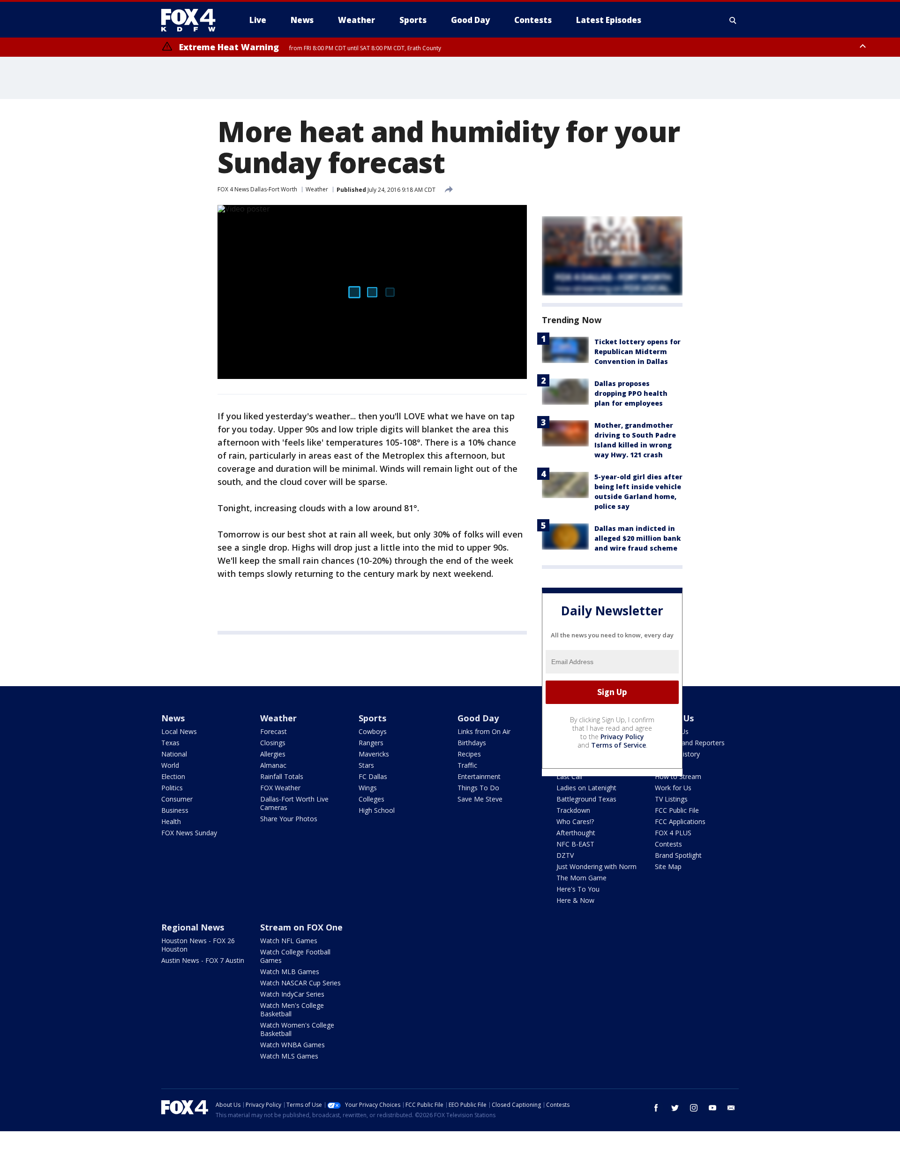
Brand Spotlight (678, 855)
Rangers (371, 742)
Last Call (569, 776)
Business (174, 810)
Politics (172, 787)
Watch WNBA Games (292, 1044)
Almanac (273, 765)
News (173, 718)
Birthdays (472, 742)
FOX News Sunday (189, 832)
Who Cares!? (575, 821)
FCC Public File (677, 810)
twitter (675, 1107)
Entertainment (479, 776)
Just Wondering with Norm (596, 866)
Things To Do (478, 787)
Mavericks (374, 753)
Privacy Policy (622, 736)
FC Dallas (373, 776)
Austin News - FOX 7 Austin (202, 960)
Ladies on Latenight (586, 787)
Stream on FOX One (301, 927)
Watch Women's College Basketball (297, 1029)
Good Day (478, 718)
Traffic (467, 765)
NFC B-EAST (575, 844)
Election (173, 776)
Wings (368, 787)
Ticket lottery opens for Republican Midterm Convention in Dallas (637, 351)
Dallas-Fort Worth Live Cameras (294, 803)
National (174, 753)
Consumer (177, 798)
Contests (668, 844)
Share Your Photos (288, 818)
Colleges (371, 798)
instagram (693, 1107)
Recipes (469, 753)
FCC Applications (680, 821)
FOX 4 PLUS (673, 832)
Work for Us (673, 787)
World (170, 765)
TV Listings (671, 798)
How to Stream (678, 776)
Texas (170, 742)
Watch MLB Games (289, 971)
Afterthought (575, 832)
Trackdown (573, 810)
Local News (179, 731)
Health (171, 821)
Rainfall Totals (281, 776)
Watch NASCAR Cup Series (300, 982)
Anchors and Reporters (690, 742)
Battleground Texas (586, 798)
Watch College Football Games (295, 956)
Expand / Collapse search (733, 20)
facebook (656, 1107)
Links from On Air (484, 731)
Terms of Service (618, 745)
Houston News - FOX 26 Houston (198, 944)
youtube (712, 1107)
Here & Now (575, 900)
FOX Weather (280, 787)
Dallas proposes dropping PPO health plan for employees (631, 393)
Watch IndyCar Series (292, 994)
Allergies (272, 753)
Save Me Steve (480, 798)
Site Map (668, 866)
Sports (372, 718)
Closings (272, 742)
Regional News (192, 927)
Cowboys (373, 731)
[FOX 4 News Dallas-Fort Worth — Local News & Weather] (192, 20)
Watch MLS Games (289, 1056)
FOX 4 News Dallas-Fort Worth (257, 189)
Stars (366, 765)
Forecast (273, 731)
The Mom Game (581, 877)
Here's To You (578, 889)
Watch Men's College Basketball (292, 1009)
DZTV (565, 855)
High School (377, 810)
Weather (317, 189)
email (731, 1107)
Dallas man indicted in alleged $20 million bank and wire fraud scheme (637, 538)
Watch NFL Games (288, 940)
